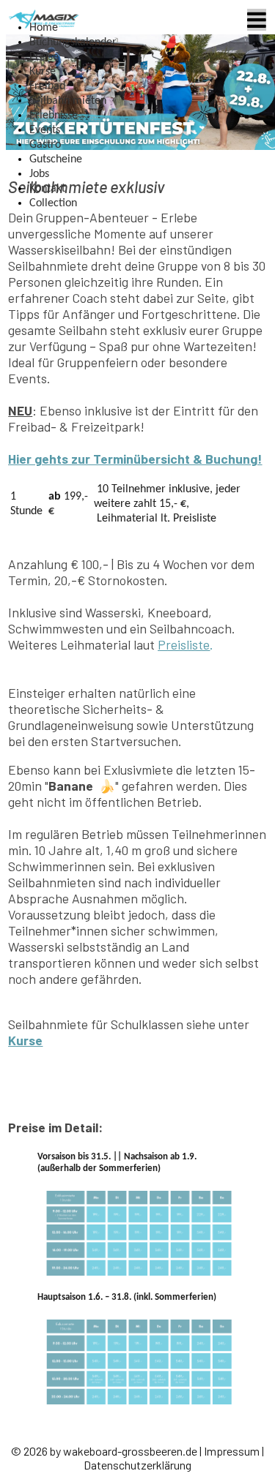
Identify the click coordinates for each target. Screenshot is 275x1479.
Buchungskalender (73, 42)
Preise (44, 57)
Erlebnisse (53, 115)
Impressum (232, 1451)
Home (43, 28)
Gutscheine (55, 159)
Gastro (45, 145)
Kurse (42, 72)
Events (44, 130)
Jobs (39, 174)
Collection (53, 203)
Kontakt (47, 189)
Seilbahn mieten (67, 101)
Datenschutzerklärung (137, 1465)
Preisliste (184, 644)
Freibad (47, 86)
